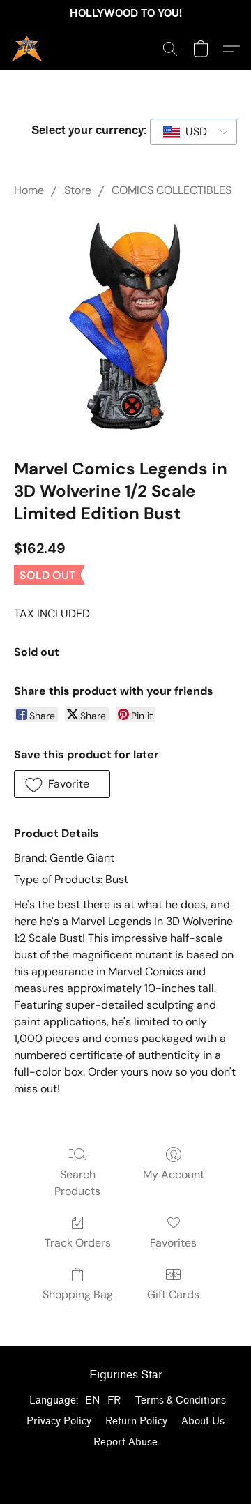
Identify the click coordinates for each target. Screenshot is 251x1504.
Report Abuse (125, 1442)
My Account (173, 1174)
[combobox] (193, 132)
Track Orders (78, 1242)
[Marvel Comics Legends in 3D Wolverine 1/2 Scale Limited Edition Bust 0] (125, 325)
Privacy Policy (58, 1421)
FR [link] (114, 1400)
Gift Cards (173, 1294)
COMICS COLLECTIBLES (171, 190)
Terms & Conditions (180, 1400)
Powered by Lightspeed (125, 1467)
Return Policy (136, 1421)
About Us (203, 1421)
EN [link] (92, 1400)
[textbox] (192, 132)
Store (77, 190)
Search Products (77, 1182)
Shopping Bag (78, 1294)
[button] (27, 49)
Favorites (173, 1242)
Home (29, 190)
